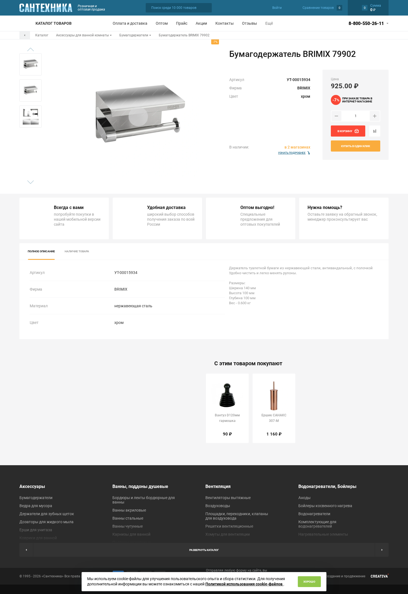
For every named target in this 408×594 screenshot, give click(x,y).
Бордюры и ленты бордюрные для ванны (143, 499)
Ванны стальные (127, 518)
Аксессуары (32, 486)
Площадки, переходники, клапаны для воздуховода (236, 516)
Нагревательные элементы (323, 534)
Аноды (304, 497)
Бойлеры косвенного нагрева (325, 506)
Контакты (224, 23)
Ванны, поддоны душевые (140, 486)
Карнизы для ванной (131, 534)
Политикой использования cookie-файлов (244, 584)
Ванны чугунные (127, 526)
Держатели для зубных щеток (46, 514)
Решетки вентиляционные (229, 526)
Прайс (181, 23)
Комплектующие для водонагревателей (317, 524)
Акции (201, 23)
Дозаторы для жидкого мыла (46, 522)
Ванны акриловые (129, 510)
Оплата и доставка (130, 23)
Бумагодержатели (35, 497)
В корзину (345, 131)
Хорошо (309, 581)
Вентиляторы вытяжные (228, 497)
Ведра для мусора (35, 506)
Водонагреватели (314, 514)
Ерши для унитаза (35, 530)
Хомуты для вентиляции (227, 534)
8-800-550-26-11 (366, 23)
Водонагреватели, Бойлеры (327, 486)
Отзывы (249, 23)
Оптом (162, 23)
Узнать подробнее (292, 152)
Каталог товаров (54, 23)
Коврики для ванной (38, 538)
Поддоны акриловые (131, 542)
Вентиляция (218, 486)
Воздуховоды (217, 506)
